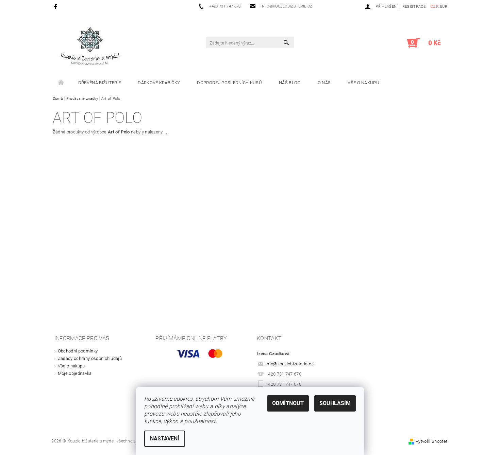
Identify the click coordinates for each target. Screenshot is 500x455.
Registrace (414, 6)
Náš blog (290, 82)
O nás (324, 82)
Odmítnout (288, 403)
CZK (434, 6)
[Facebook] (56, 6)
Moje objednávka (75, 373)
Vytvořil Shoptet (431, 441)
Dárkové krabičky (159, 82)
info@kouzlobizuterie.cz (289, 363)
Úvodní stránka (61, 83)
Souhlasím (335, 403)
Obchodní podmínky (78, 350)
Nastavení (164, 438)
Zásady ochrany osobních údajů (90, 358)
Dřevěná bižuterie (99, 82)
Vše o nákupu (363, 82)
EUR (443, 6)
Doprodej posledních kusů (229, 82)
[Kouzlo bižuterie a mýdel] (90, 46)
